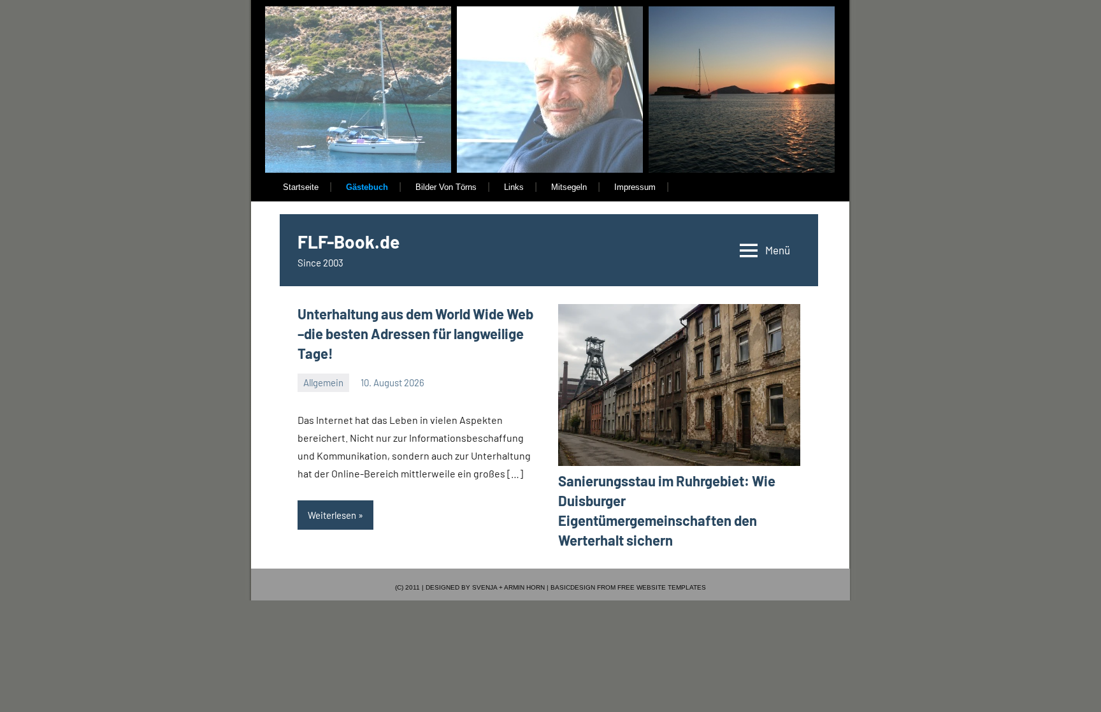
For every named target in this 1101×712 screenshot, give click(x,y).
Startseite (301, 187)
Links (514, 187)
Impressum (635, 187)
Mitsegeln (569, 187)
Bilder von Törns (446, 187)
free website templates (661, 587)
